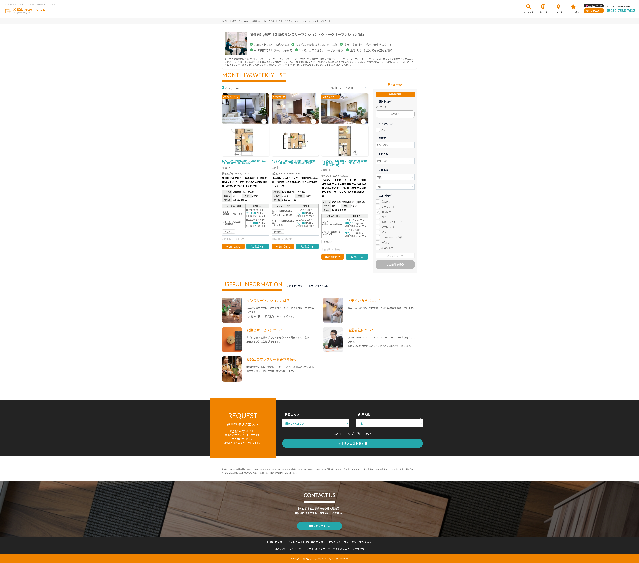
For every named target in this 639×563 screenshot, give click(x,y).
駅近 (383, 232)
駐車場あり (387, 247)
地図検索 (558, 12)
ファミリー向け (389, 206)
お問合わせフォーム (319, 526)
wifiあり (385, 242)
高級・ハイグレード (391, 222)
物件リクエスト (593, 10)
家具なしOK (387, 227)
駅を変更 (395, 114)
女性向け (386, 201)
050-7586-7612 (622, 10)
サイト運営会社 (341, 548)
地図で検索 (396, 84)
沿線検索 (543, 12)
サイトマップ (296, 548)
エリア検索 (528, 12)
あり (383, 129)
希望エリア (292, 414)
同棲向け (386, 211)
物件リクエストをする (352, 443)
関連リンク (281, 548)
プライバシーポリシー (318, 548)
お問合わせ (235, 246)
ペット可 (386, 216)
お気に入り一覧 (595, 5)
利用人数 (364, 414)
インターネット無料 (391, 237)
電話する (259, 246)
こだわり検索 (573, 12)
